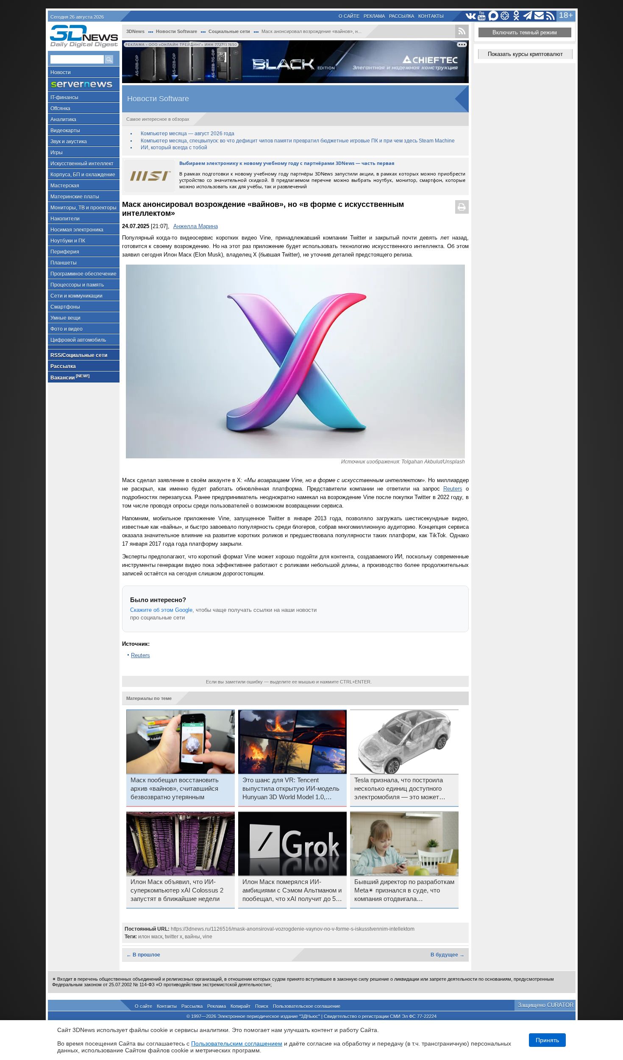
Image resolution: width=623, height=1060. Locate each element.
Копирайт (240, 1006)
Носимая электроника (76, 230)
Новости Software (176, 31)
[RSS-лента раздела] (462, 31)
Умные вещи (65, 318)
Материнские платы (74, 197)
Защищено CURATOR (545, 1005)
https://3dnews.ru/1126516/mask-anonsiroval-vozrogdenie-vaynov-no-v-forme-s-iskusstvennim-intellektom (292, 929)
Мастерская (64, 186)
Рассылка (401, 16)
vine (207, 937)
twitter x (173, 937)
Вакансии (69, 377)
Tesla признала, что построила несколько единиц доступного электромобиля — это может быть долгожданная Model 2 (398, 789)
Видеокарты (65, 131)
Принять (547, 1040)
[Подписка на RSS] (550, 16)
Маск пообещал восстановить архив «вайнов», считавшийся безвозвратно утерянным (175, 789)
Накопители (65, 219)
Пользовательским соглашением (236, 1043)
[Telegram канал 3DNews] (528, 16)
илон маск (150, 937)
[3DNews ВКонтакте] (470, 16)
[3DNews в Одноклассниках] (516, 16)
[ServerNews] (84, 85)
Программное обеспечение (83, 274)
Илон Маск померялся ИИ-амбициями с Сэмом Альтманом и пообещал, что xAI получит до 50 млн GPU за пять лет (292, 891)
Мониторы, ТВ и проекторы (83, 208)
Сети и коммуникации (76, 296)
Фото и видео (66, 329)
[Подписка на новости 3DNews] (539, 16)
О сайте (349, 16)
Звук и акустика (68, 142)
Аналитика (63, 120)
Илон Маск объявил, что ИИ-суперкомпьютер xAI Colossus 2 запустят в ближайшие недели (177, 890)
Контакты (431, 16)
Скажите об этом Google (161, 610)
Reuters (452, 488)
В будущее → (447, 955)
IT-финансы (64, 97)
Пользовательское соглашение (306, 1006)
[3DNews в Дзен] (505, 16)
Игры (56, 153)
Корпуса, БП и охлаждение (82, 175)
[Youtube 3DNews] (482, 16)
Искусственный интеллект (82, 164)
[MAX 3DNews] (493, 16)
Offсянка (60, 109)
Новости (60, 72)
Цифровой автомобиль (78, 340)
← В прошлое (143, 955)
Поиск (261, 1006)
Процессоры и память (77, 285)
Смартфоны (65, 307)
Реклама (374, 16)
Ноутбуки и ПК (67, 241)
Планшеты (63, 263)
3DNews (135, 31)
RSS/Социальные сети (78, 355)
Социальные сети (229, 31)
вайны (192, 937)
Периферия (64, 252)
